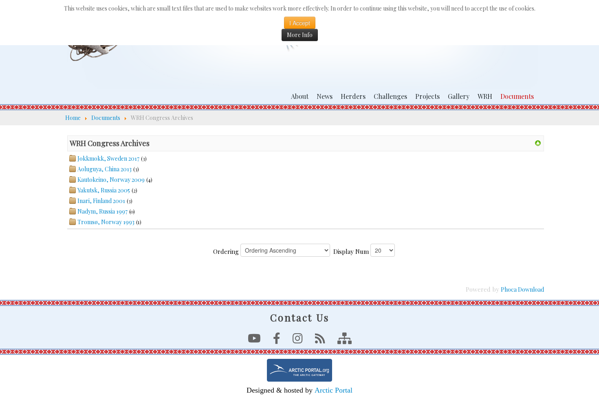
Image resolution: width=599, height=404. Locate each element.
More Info (300, 35)
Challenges (390, 96)
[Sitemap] (344, 340)
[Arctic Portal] (299, 370)
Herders (353, 96)
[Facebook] (276, 340)
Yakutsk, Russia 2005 (103, 190)
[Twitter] (298, 340)
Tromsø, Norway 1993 (105, 222)
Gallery (458, 96)
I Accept (299, 23)
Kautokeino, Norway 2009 (111, 179)
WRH (485, 96)
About (299, 96)
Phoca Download (522, 289)
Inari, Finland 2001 (101, 201)
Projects (427, 96)
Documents (517, 96)
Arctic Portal (333, 390)
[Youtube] (254, 340)
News (325, 96)
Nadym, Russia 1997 (102, 211)
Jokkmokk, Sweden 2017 (108, 158)
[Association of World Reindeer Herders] (538, 142)
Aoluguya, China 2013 (104, 169)
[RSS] (320, 340)
